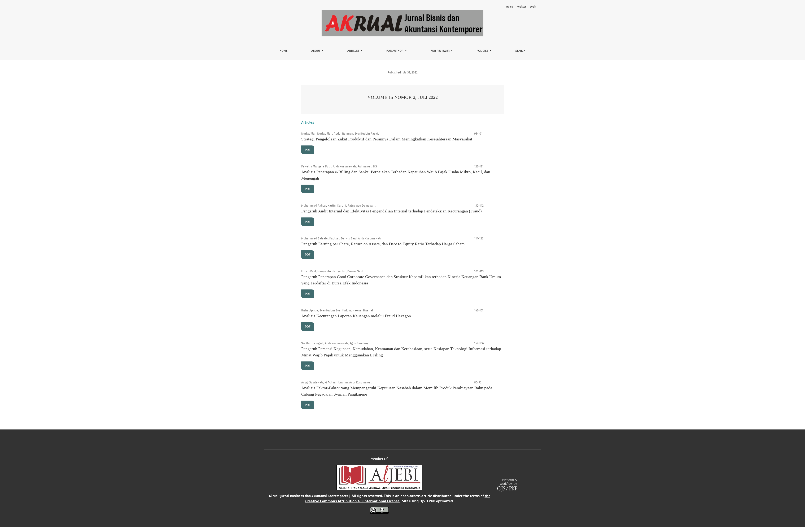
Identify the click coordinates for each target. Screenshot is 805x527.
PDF (307, 150)
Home (283, 51)
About (316, 51)
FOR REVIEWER (440, 51)
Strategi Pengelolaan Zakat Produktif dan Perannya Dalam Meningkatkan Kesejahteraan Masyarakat (386, 139)
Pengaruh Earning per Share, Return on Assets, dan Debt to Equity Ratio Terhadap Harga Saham (383, 244)
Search (520, 51)
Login (533, 6)
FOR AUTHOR (395, 51)
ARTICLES (353, 51)
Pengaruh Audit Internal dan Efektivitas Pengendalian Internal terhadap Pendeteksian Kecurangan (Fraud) (391, 211)
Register (521, 6)
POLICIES (483, 51)
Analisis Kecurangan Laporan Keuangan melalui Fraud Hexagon (356, 316)
